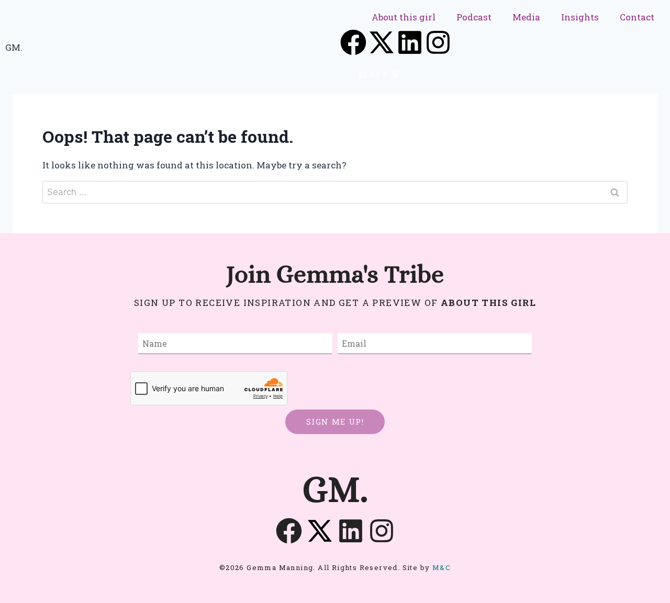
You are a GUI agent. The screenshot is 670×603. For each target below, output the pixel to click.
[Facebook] (353, 42)
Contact (637, 17)
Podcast (474, 17)
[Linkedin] (410, 42)
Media (526, 17)
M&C (441, 567)
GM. (14, 47)
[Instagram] (438, 42)
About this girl (404, 17)
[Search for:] (335, 192)
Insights (580, 17)
